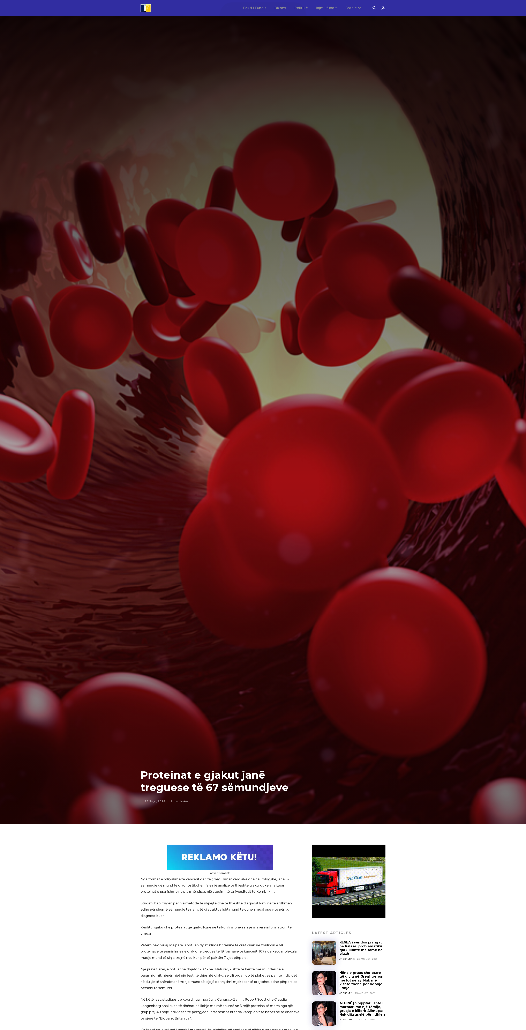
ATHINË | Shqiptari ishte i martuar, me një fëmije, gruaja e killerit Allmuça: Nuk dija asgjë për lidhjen (362, 1008)
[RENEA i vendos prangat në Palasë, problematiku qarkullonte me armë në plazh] (324, 953)
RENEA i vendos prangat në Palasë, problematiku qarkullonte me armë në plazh (361, 948)
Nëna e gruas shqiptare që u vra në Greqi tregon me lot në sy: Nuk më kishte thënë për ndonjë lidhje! (361, 980)
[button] (374, 8)
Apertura (346, 993)
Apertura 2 (347, 959)
